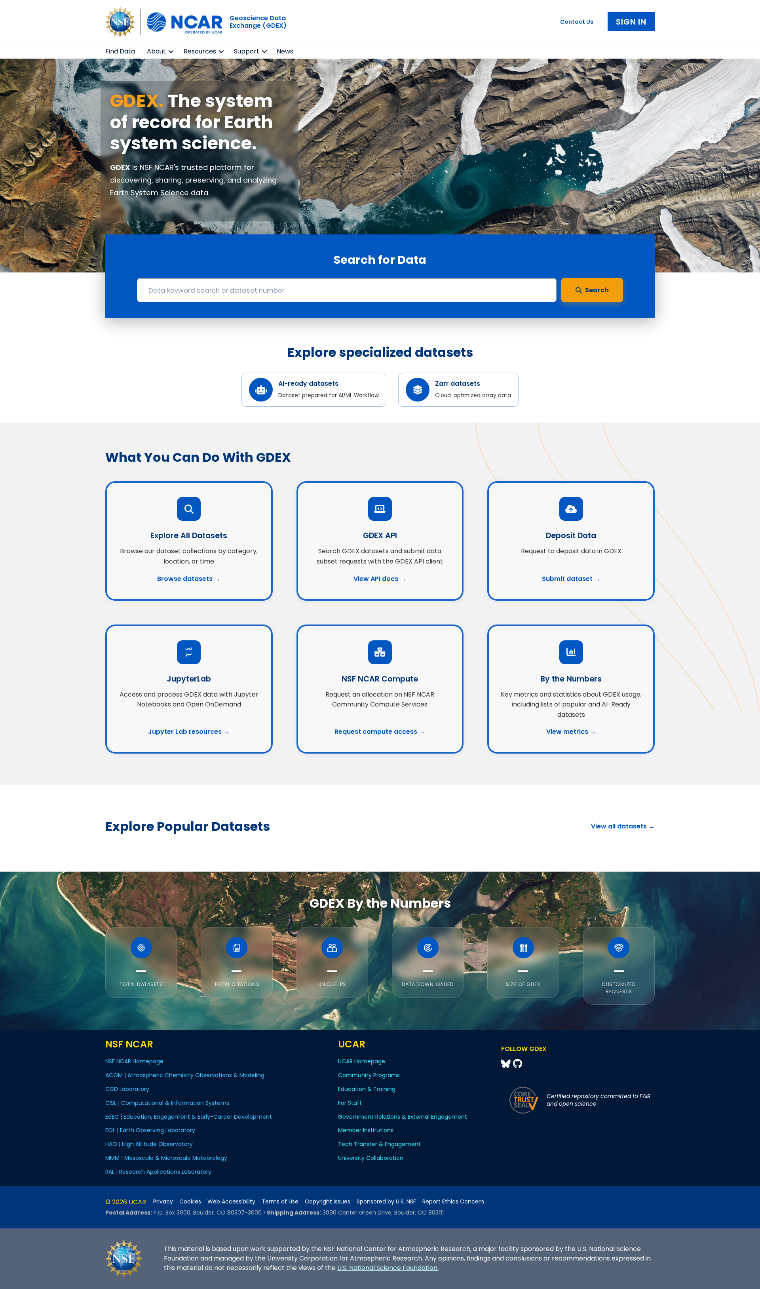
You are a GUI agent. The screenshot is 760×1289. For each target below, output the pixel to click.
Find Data (120, 51)
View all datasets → (623, 826)
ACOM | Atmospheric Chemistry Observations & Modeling (184, 1075)
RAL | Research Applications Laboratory (158, 1172)
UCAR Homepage (361, 1061)
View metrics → (571, 731)
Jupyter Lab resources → (189, 731)
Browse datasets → (188, 578)
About (156, 51)
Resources (200, 51)
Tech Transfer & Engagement (379, 1144)
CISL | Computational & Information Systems (167, 1103)
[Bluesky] (507, 1063)
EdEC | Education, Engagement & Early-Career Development (188, 1117)
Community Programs (369, 1075)
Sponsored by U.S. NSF (386, 1201)
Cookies (190, 1201)
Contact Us (576, 22)
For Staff (350, 1103)
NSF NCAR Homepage (134, 1061)
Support (246, 51)
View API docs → (379, 578)
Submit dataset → (571, 578)
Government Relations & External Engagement (402, 1117)
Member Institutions (365, 1130)
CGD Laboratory (127, 1089)
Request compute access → (379, 731)
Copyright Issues (327, 1201)
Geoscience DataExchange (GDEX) (258, 21)
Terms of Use (280, 1201)
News (285, 51)
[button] (171, 51)
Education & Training (366, 1089)
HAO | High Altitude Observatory (149, 1144)
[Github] (517, 1063)
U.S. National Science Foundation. (388, 1267)
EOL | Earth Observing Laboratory (150, 1130)
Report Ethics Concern (453, 1201)
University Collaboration (370, 1158)
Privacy (163, 1201)
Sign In (631, 21)
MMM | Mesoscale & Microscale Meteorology (166, 1158)
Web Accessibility (231, 1201)
